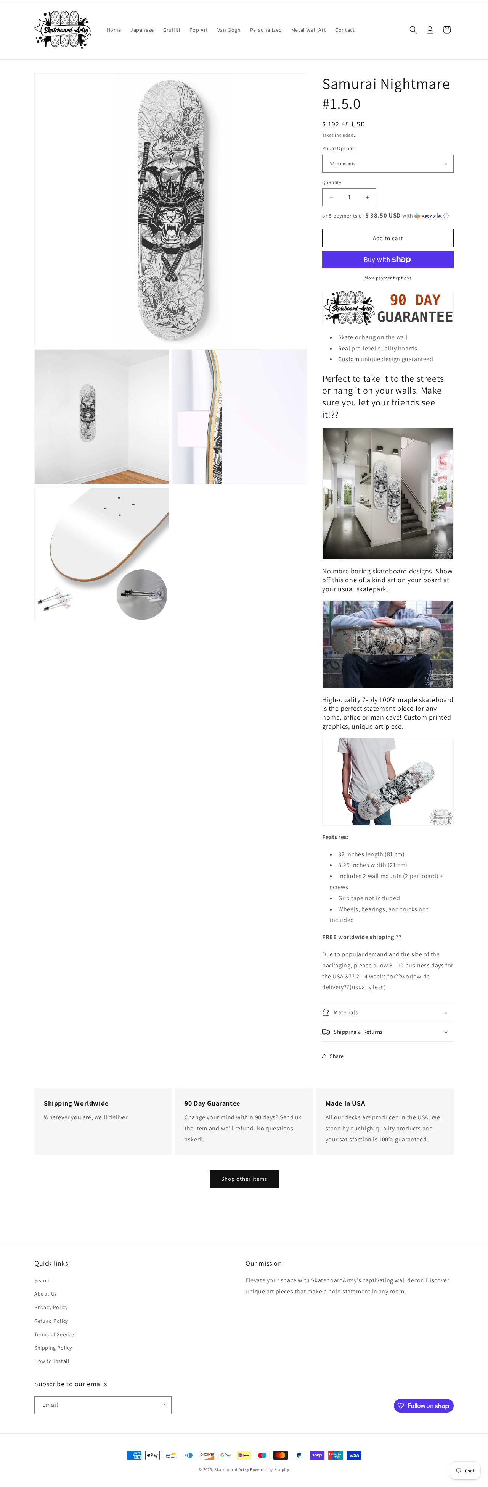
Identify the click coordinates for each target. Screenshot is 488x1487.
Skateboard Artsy (231, 1469)
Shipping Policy (53, 1347)
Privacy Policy (50, 1307)
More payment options (387, 278)
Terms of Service (54, 1334)
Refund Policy (51, 1320)
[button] (413, 29)
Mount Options (338, 148)
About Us (45, 1293)
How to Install (51, 1361)
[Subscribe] (162, 1405)
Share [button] (337, 1056)
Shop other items (244, 1178)
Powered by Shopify (269, 1469)
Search (42, 1280)
